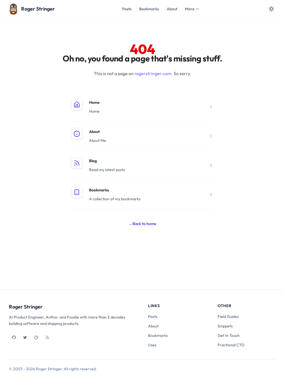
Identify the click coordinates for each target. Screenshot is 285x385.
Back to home (142, 223)
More (189, 8)
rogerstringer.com (152, 73)
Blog (93, 160)
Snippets (225, 326)
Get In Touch (229, 335)
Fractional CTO (231, 344)
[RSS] (47, 337)
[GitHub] (14, 337)
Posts (126, 8)
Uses (152, 344)
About (172, 8)
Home (94, 102)
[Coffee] (36, 337)
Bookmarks (149, 8)
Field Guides (228, 316)
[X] (25, 337)
